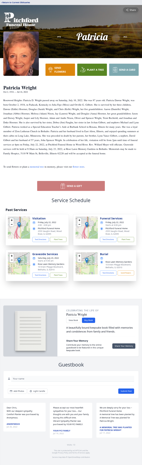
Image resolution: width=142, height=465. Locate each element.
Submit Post (126, 391)
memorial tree (37, 166)
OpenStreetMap (74, 457)
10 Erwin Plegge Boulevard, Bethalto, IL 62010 (50, 268)
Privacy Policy (63, 453)
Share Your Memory (124, 346)
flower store (78, 166)
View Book (73, 320)
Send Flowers (126, 273)
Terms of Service (78, 453)
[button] (19, 225)
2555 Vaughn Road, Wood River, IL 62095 (50, 232)
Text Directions (40, 239)
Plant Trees (58, 239)
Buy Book (88, 320)
